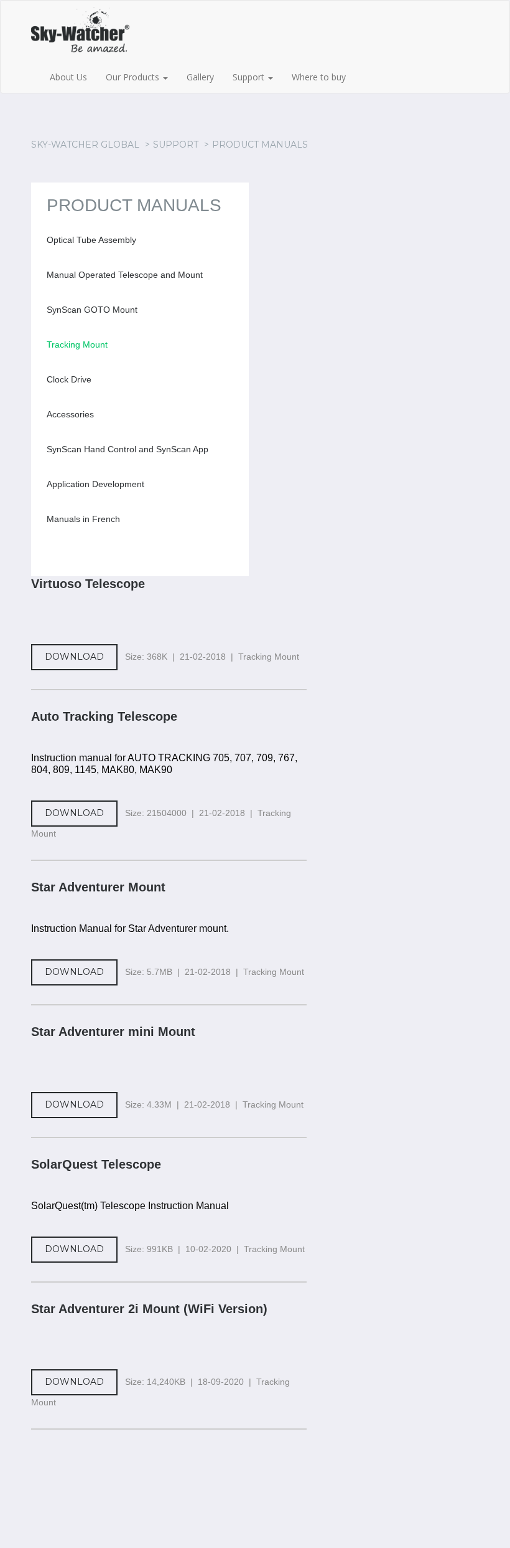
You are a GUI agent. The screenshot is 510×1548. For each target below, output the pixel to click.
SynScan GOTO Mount (92, 310)
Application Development (95, 484)
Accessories (70, 414)
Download (74, 656)
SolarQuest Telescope (96, 1164)
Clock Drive (69, 379)
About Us (68, 77)
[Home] (94, 34)
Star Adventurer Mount (98, 887)
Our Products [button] (134, 77)
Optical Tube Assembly (91, 240)
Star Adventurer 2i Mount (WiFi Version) (149, 1309)
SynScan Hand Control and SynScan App (127, 449)
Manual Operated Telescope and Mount (125, 275)
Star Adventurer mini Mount (113, 1031)
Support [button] (250, 77)
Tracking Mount (77, 344)
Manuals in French (83, 519)
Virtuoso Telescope (88, 584)
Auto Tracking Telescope (104, 716)
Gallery (200, 77)
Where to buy (319, 77)
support (175, 144)
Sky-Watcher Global (85, 144)
